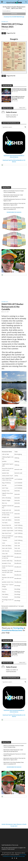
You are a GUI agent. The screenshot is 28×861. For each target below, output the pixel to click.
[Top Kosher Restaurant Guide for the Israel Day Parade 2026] (6, 91)
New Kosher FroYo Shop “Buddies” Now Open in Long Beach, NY (14, 208)
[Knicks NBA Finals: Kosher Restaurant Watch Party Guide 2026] (6, 99)
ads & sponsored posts (11, 847)
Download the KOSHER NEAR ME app (14, 16)
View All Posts (22, 107)
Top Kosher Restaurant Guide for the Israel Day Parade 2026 (19, 89)
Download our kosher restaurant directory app (14, 856)
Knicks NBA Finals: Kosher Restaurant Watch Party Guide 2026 (18, 98)
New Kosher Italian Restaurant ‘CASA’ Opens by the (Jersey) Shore (13, 195)
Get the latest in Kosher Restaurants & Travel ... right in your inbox (14, 7)
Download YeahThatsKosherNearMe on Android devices (14, 156)
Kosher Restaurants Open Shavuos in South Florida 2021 (14, 825)
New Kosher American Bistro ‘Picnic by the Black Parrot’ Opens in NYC (14, 204)
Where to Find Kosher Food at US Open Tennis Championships (14, 191)
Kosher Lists (5, 21)
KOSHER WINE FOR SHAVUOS (14, 212)
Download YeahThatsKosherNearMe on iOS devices (14, 161)
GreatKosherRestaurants (12, 630)
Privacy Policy (23, 854)
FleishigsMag (18, 628)
